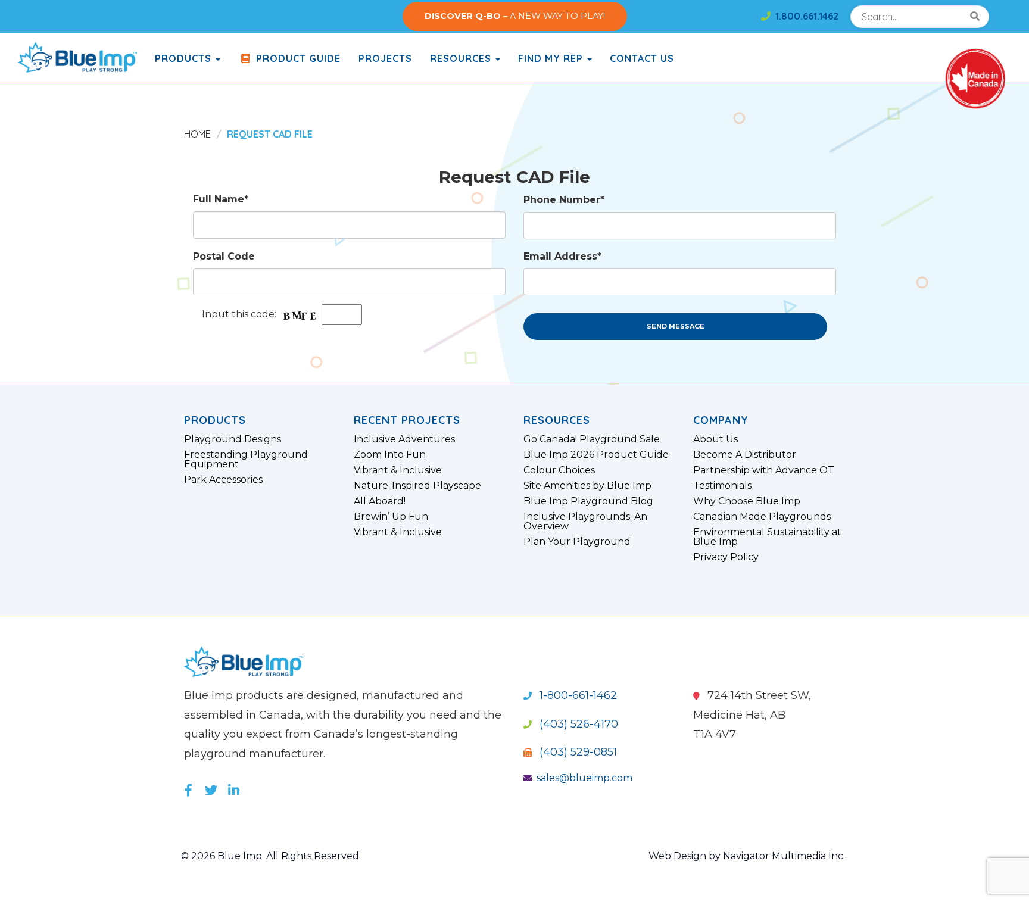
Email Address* (562, 256)
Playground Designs (232, 439)
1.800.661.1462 (804, 16)
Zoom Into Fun (390, 455)
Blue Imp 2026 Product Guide (596, 455)
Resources (462, 58)
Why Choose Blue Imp (746, 501)
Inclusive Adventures (404, 439)
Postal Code (224, 256)
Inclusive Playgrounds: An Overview (585, 521)
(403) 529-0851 (577, 752)
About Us (715, 439)
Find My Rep (552, 58)
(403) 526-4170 (577, 724)
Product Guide (297, 58)
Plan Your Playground (577, 542)
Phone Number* (563, 199)
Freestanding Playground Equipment (246, 459)
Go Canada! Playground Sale (591, 439)
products (184, 58)
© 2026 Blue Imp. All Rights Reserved (270, 856)
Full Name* (220, 199)
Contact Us (642, 58)
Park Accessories (223, 480)
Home (197, 134)
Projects (385, 58)
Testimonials (722, 486)
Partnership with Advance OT (763, 470)
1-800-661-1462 (577, 695)
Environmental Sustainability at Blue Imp (767, 537)
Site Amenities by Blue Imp (587, 486)
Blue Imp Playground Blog (588, 501)
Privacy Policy (726, 557)
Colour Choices (559, 470)
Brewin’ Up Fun (391, 517)
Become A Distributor (744, 455)
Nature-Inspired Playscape (417, 486)
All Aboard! (380, 501)
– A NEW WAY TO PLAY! (515, 16)
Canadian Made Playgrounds (762, 517)
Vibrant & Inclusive (398, 470)
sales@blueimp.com (584, 778)
